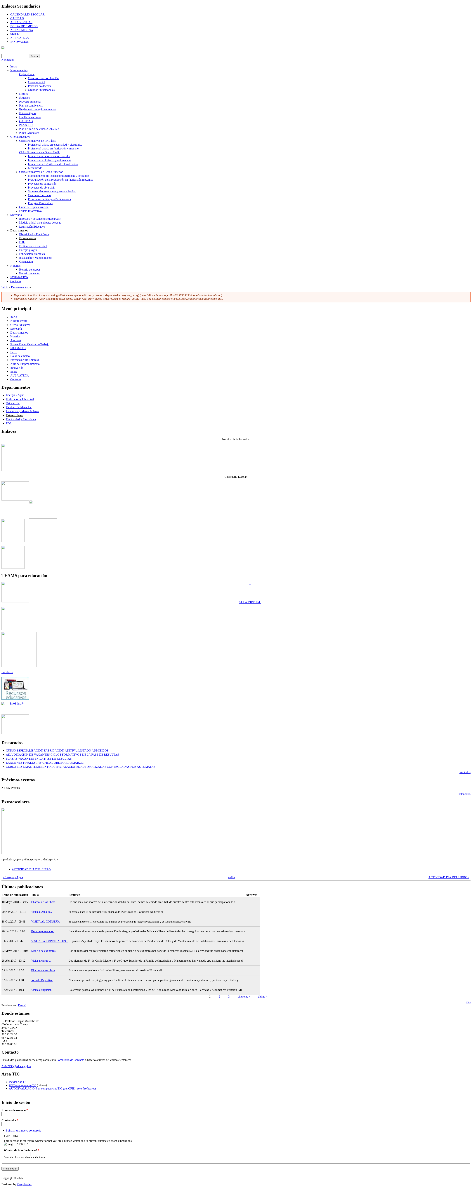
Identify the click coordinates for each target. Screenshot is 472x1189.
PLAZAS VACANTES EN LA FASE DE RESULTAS (39, 758)
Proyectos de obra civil (41, 187)
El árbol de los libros (43, 902)
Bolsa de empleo (20, 356)
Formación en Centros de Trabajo (29, 344)
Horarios (15, 265)
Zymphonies (24, 1184)
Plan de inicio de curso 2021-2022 (39, 128)
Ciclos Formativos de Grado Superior (41, 171)
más (468, 1002)
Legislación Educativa (32, 226)
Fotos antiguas (27, 113)
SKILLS (15, 34)
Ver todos (465, 772)
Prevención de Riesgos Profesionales (49, 199)
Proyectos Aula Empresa (24, 359)
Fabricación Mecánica (32, 253)
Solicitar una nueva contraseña (23, 1130)
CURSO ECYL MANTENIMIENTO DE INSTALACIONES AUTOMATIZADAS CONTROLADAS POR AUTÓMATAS (80, 766)
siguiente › (244, 996)
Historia (23, 93)
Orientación (26, 261)
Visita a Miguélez (41, 989)
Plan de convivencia (31, 105)
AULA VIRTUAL (21, 22)
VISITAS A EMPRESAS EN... (49, 941)
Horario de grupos (29, 269)
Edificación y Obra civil (33, 246)
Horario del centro (29, 273)
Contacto (15, 281)
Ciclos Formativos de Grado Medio (39, 152)
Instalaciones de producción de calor (49, 156)
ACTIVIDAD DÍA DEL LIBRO (31, 869)
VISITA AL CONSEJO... (46, 921)
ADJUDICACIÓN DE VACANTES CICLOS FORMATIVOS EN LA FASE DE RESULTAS (62, 754)
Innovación (16, 367)
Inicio (13, 66)
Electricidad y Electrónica (34, 234)
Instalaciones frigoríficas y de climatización (53, 164)
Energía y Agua (28, 250)
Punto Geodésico (29, 132)
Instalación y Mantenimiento (35, 257)
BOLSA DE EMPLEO (24, 26)
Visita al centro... (41, 960)
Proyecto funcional (30, 101)
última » (262, 996)
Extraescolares (27, 238)
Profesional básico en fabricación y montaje (53, 148)
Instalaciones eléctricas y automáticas (49, 160)
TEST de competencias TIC (22, 1085)
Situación (24, 97)
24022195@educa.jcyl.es (16, 1066)
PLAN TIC (26, 125)
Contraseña (9, 1120)
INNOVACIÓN (19, 41)
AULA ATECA (19, 37)
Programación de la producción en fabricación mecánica (60, 179)
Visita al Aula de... (42, 911)
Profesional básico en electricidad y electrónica (55, 144)
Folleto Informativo (30, 210)
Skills (13, 371)
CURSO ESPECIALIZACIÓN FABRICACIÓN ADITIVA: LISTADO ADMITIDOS (57, 750)
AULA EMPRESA (21, 30)
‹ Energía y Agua (13, 877)
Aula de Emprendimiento (25, 363)
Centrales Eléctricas (39, 195)
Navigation (7, 59)
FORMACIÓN (19, 277)
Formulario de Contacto (71, 1059)
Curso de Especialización (33, 207)
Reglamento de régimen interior (37, 109)
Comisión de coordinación (43, 78)
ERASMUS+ (18, 348)
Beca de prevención (42, 931)
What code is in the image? (21, 1150)
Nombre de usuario (14, 1110)
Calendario (464, 794)
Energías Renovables (40, 203)
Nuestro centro (18, 70)
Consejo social (36, 82)
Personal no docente (39, 86)
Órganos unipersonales (41, 89)
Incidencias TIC (18, 1081)
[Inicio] (2, 48)
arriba (231, 877)
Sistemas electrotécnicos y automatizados (52, 191)
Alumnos (15, 340)
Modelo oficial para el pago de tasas (40, 222)
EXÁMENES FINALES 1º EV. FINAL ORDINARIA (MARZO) (45, 762)
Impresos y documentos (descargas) (39, 218)
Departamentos (19, 230)
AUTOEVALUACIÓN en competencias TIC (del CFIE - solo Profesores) (52, 1088)
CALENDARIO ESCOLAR (27, 14)
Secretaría (16, 214)
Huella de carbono (30, 117)
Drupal (22, 1005)
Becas (13, 352)
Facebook (7, 672)
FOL (22, 242)
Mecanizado (35, 168)
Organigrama (26, 74)
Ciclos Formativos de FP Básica (37, 140)
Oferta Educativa (20, 136)
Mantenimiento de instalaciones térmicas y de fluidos (58, 175)
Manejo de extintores (43, 950)
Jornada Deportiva (42, 980)
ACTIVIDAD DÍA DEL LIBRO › (448, 877)
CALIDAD (17, 18)
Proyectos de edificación (42, 183)
